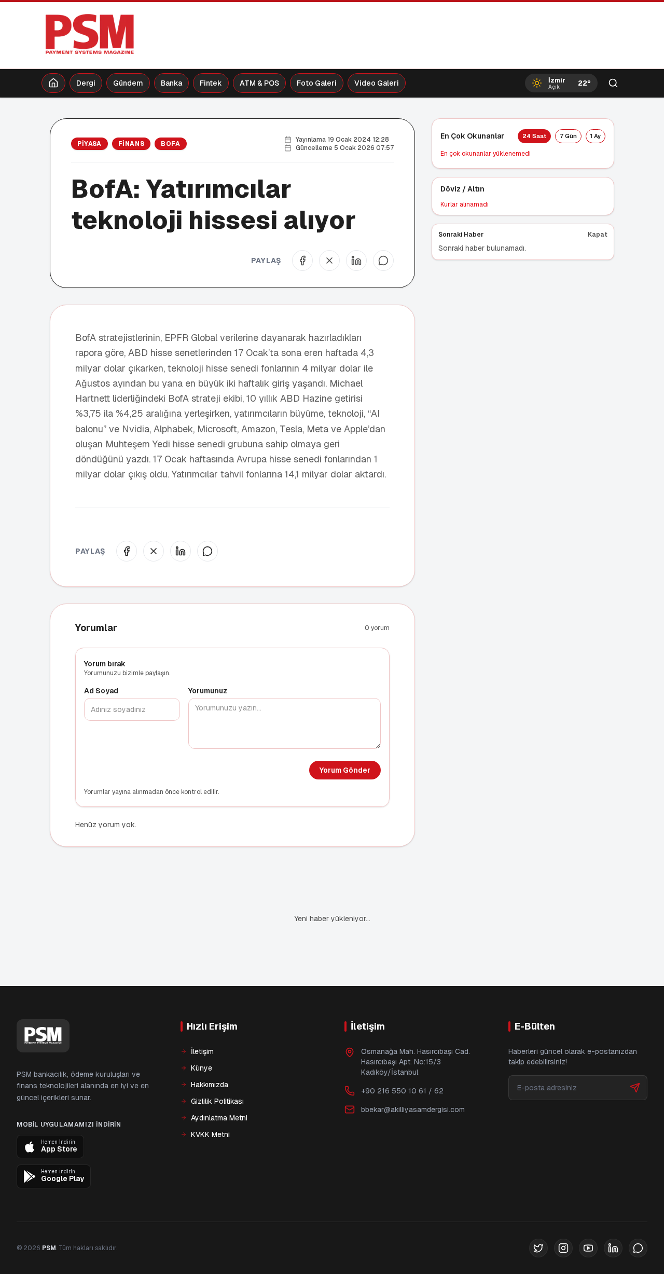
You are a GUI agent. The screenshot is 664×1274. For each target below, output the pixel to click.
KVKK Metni (210, 1099)
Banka (171, 83)
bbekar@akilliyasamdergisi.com (413, 1074)
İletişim (202, 1016)
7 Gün (568, 136)
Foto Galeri (317, 83)
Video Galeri (376, 83)
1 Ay (595, 136)
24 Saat (534, 136)
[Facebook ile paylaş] (302, 260)
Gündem (128, 83)
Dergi (85, 83)
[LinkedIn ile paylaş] (356, 260)
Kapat (597, 234)
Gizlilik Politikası (217, 1066)
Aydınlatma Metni (219, 1082)
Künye (201, 1032)
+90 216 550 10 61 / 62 (402, 1055)
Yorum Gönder (345, 770)
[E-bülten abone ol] (635, 1052)
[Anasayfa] (53, 83)
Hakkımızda (209, 1049)
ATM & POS (259, 83)
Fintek (211, 83)
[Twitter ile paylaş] (329, 260)
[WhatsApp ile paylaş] (383, 260)
